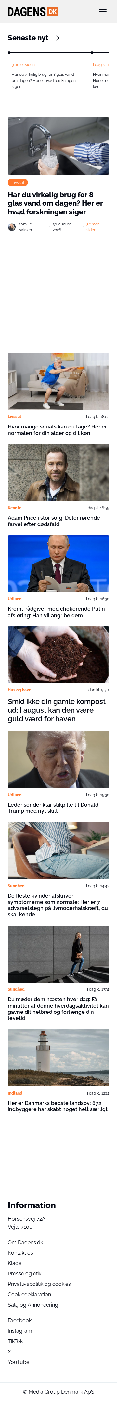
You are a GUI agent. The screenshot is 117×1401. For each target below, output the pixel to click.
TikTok (15, 1341)
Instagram (20, 1331)
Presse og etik (24, 1274)
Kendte (14, 508)
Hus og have (19, 690)
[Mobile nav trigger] (102, 11)
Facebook (20, 1320)
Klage (14, 1263)
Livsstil (18, 182)
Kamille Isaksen (25, 227)
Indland (15, 1093)
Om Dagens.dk (25, 1242)
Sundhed (16, 886)
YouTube (18, 1362)
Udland (15, 599)
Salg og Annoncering (33, 1305)
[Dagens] (48, 11)
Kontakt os (20, 1253)
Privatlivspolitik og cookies (39, 1284)
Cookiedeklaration (29, 1294)
